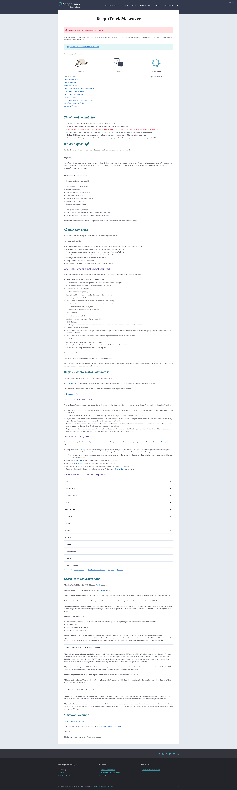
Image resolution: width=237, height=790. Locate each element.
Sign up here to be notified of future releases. (83, 47)
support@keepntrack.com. (112, 726)
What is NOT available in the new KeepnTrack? (80, 88)
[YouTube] (178, 753)
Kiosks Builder (79, 466)
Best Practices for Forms (96, 570)
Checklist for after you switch (74, 97)
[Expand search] (177, 5)
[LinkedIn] (170, 753)
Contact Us (105, 776)
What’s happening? (70, 82)
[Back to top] (178, 786)
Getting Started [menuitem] (112, 5)
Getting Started (166, 442)
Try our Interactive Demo (151, 770)
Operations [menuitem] (145, 5)
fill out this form (74, 383)
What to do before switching (74, 94)
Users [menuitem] (134, 5)
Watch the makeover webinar (74, 721)
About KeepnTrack (70, 85)
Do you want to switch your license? (76, 91)
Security (82, 450)
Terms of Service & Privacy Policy (103, 786)
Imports (111, 570)
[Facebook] (166, 753)
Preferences (78, 460)
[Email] (163, 753)
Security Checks (120, 469)
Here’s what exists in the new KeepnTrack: (78, 100)
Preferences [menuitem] (168, 5)
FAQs (62, 773)
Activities (78, 463)
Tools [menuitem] (156, 5)
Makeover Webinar (70, 106)
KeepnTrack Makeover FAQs (74, 103)
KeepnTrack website (108, 770)
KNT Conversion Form (71, 394)
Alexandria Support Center (110, 773)
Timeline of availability (71, 79)
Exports (120, 570)
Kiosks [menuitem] (125, 5)
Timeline (99, 585)
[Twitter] (174, 753)
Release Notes (65, 776)
